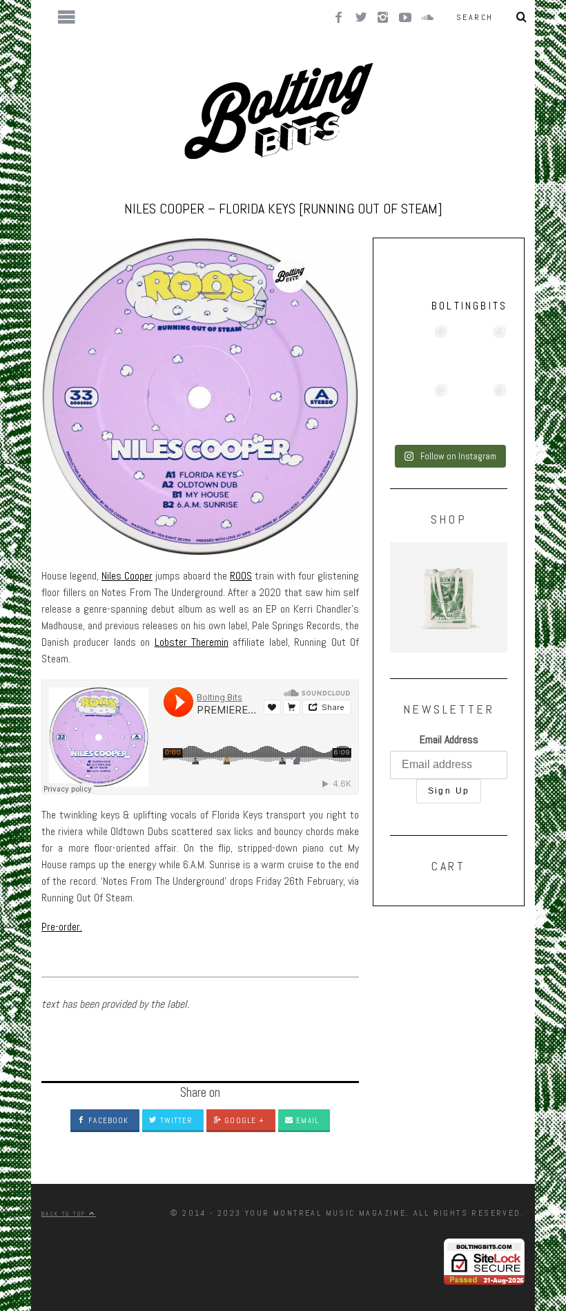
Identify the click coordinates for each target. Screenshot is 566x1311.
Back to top (65, 1213)
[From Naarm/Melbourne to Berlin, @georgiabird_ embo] (478, 353)
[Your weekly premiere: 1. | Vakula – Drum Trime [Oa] (478, 412)
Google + (243, 1120)
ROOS (241, 575)
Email (306, 1120)
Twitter (175, 1120)
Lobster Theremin (191, 642)
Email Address (449, 739)
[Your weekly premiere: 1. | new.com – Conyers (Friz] (419, 412)
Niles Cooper (127, 575)
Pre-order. (61, 926)
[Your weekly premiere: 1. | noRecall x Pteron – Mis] (419, 353)
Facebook (107, 1120)
